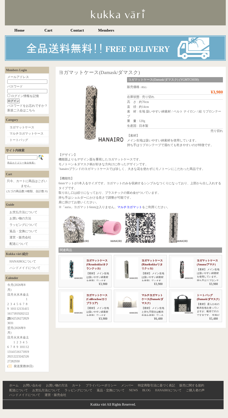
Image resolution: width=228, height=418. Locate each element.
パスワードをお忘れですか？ (27, 105)
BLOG (146, 390)
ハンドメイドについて (25, 268)
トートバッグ (19, 140)
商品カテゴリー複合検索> (21, 163)
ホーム (14, 385)
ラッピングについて (23, 224)
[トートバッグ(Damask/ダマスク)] (182, 313)
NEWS (133, 390)
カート (76, 385)
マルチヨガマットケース (27, 133)
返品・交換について (23, 231)
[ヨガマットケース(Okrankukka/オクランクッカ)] (72, 278)
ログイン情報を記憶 (24, 96)
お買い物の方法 (20, 218)
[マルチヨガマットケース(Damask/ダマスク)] (127, 313)
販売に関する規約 (191, 385)
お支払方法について (23, 212)
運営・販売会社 (20, 237)
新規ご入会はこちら (21, 110)
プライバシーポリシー (101, 385)
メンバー (127, 385)
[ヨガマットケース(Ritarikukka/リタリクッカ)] (127, 278)
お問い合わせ (32, 385)
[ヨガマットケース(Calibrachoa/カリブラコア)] (72, 313)
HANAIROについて (23, 261)
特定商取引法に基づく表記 (156, 385)
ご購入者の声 (195, 390)
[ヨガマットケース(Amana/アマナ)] (182, 278)
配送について (19, 243)
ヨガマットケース (22, 127)
